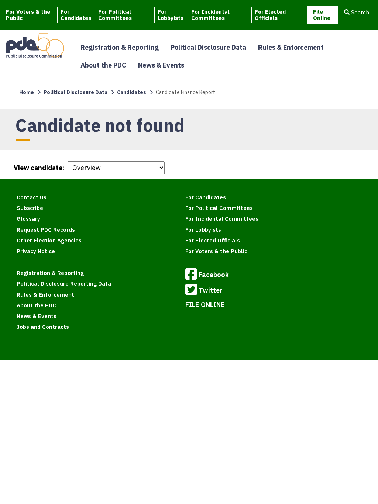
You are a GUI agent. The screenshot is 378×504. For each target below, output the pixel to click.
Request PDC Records (46, 229)
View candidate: (39, 167)
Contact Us (32, 197)
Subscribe (30, 207)
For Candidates (76, 14)
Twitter (210, 290)
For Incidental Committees (210, 14)
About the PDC (103, 65)
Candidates (131, 92)
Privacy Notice (36, 251)
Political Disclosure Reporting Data (64, 283)
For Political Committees (115, 14)
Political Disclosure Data (208, 47)
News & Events (161, 65)
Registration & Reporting (119, 47)
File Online (321, 14)
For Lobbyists (170, 14)
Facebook (214, 274)
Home (26, 92)
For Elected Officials (270, 14)
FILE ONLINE (205, 304)
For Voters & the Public (28, 14)
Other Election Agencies (49, 240)
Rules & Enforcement (291, 47)
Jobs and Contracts (43, 326)
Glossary (28, 218)
